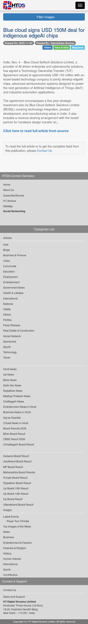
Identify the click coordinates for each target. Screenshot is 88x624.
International (10, 298)
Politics (7, 320)
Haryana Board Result (16, 456)
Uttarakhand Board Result (18, 504)
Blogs (6, 250)
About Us (8, 190)
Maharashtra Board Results (19, 472)
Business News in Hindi (17, 412)
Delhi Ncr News (12, 385)
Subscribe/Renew (13, 195)
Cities (6, 260)
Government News (14, 287)
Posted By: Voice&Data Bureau (55, 43)
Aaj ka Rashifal (12, 417)
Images (7, 510)
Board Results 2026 (14, 428)
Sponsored (9, 341)
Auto (6, 244)
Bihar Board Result (14, 433)
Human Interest (12, 558)
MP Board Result (13, 467)
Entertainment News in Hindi (19, 406)
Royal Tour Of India (18, 521)
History (7, 553)
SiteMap (8, 206)
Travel (6, 357)
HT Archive (9, 201)
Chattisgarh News (13, 401)
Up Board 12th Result (15, 493)
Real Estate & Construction (18, 330)
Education (9, 271)
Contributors (10, 574)
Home (6, 184)
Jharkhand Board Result (17, 461)
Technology (10, 352)
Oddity (7, 309)
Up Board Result (12, 499)
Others (47, 47)
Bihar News (10, 380)
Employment (10, 276)
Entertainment (11, 282)
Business (8, 537)
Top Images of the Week (17, 526)
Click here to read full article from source (36, 130)
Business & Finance (14, 255)
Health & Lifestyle (13, 293)
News (6, 531)
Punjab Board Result (15, 477)
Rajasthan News (12, 390)
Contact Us (44, 150)
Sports (7, 346)
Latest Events (11, 516)
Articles (7, 238)
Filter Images (45, 17)
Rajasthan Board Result (17, 483)
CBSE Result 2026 (14, 439)
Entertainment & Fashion (17, 542)
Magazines (78, 47)
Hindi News (10, 369)
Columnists (9, 266)
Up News (8, 374)
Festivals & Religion (14, 548)
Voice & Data (62, 47)
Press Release (11, 325)
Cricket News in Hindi (15, 423)
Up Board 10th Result (15, 488)
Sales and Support (14, 596)
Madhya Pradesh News (16, 396)
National (8, 303)
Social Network (12, 336)
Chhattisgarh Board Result (18, 444)
